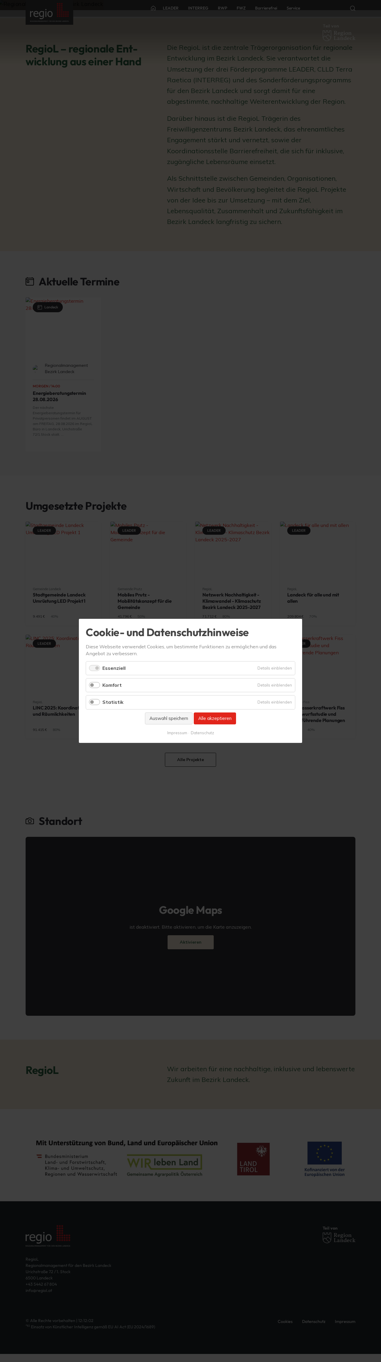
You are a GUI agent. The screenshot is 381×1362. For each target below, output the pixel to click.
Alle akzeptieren (215, 718)
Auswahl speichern (168, 718)
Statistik (113, 702)
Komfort (112, 685)
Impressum (177, 733)
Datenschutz (202, 733)
